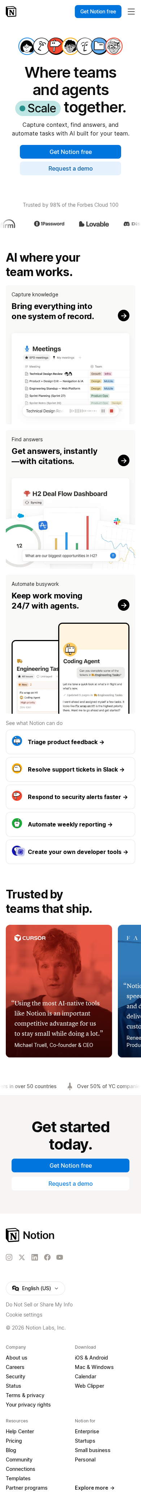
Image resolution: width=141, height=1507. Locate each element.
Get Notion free (71, 151)
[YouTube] (59, 1257)
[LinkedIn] (35, 1257)
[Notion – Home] (12, 11)
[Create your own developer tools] (70, 852)
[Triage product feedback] (70, 742)
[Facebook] (47, 1257)
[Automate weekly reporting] (70, 824)
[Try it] (70, 354)
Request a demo (70, 168)
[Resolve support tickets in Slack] (70, 769)
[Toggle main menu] (131, 12)
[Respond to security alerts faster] (70, 797)
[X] (22, 1258)
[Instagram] (9, 1257)
